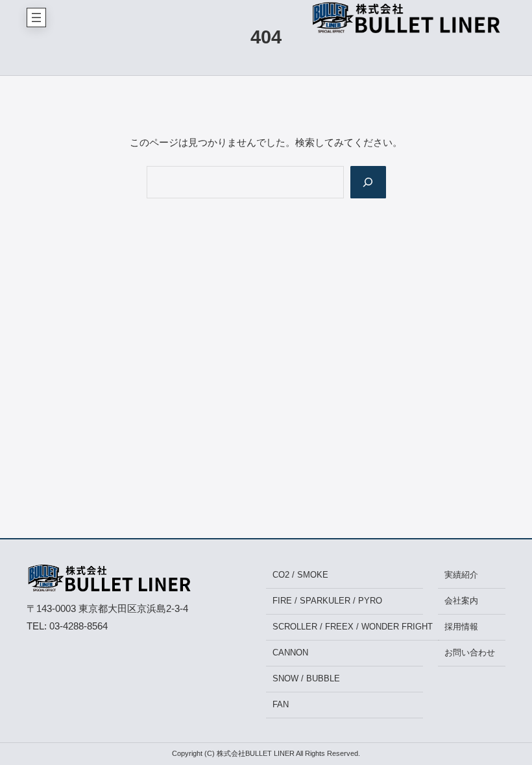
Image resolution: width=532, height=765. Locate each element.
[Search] (367, 182)
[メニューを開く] (36, 17)
